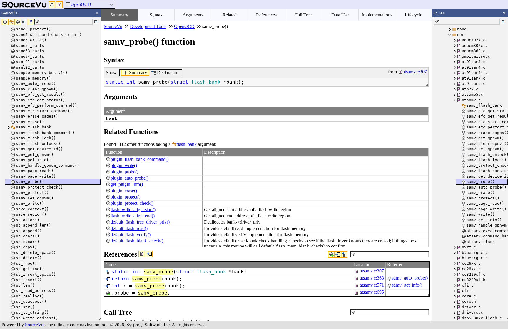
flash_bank (186, 144)
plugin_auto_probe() (129, 178)
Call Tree (303, 14)
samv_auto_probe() (410, 277)
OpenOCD (81, 4)
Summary (119, 14)
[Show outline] (52, 4)
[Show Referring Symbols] (149, 254)
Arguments (193, 14)
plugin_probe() (124, 171)
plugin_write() (124, 165)
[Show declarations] (344, 254)
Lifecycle (413, 14)
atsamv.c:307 (372, 270)
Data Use (340, 14)
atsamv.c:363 (372, 277)
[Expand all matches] (96, 22)
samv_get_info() (407, 284)
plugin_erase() (124, 190)
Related (230, 14)
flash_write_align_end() (133, 215)
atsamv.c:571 (372, 284)
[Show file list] (59, 4)
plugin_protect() (125, 196)
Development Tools (148, 26)
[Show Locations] (141, 254)
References (266, 14)
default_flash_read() (129, 228)
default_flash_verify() (131, 234)
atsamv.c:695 (372, 292)
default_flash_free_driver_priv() (140, 221)
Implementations (377, 14)
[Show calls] (338, 254)
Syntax (156, 14)
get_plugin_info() (127, 184)
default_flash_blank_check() (137, 240)
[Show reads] (331, 254)
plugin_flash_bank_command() (139, 159)
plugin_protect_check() (132, 203)
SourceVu (34, 324)
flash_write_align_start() (133, 209)
